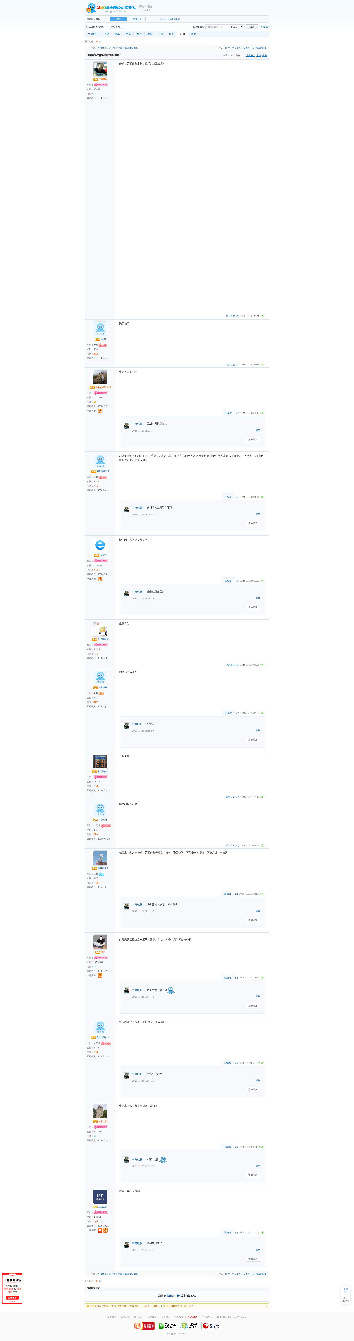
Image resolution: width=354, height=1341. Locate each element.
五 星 (95, 486)
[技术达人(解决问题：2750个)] (105, 1230)
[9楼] (262, 845)
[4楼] (262, 497)
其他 (193, 34)
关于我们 (111, 1317)
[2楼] (262, 364)
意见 (128, 34)
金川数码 (103, 687)
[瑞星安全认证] (189, 1325)
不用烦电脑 (103, 771)
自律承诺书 (207, 1317)
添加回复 (230, 316)
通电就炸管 (103, 868)
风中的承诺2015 (103, 387)
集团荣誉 (152, 1317)
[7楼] (262, 713)
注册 (177, 1295)
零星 (95, 702)
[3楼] (262, 413)
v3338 (103, 339)
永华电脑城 (103, 639)
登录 (169, 1295)
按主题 (234, 26)
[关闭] (266, 1306)
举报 (258, 55)
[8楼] (262, 797)
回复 (258, 430)
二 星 (95, 882)
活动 (106, 34)
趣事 (149, 34)
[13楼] (261, 1147)
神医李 (103, 555)
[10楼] (261, 894)
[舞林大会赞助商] (211, 1325)
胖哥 (103, 952)
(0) (237, 316)
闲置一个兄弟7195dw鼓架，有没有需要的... (246, 48)
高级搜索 (264, 26)
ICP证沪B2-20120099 (177, 1333)
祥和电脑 (103, 1121)
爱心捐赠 (192, 1317)
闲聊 (182, 34)
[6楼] (262, 665)
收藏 (264, 55)
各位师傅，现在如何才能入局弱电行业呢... (118, 48)
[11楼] (261, 977)
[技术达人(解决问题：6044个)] (100, 975)
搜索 (252, 26)
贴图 (139, 34)
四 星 (95, 834)
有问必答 (125, 1317)
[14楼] (261, 1232)
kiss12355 (102, 1207)
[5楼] (262, 581)
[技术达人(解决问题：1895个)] (100, 411)
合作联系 (179, 1317)
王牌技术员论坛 (96, 26)
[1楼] (262, 316)
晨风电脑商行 (103, 1037)
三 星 (95, 353)
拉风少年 (103, 820)
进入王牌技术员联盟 (170, 19)
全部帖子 (93, 34)
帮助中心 (138, 1317)
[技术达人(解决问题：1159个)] (100, 579)
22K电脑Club (103, 471)
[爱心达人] (100, 1230)
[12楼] (261, 1063)
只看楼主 (250, 55)
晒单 (117, 34)
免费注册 (137, 19)
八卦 (160, 34)
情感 (171, 34)
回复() (228, 413)
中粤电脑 (103, 79)
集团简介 (165, 1317)
